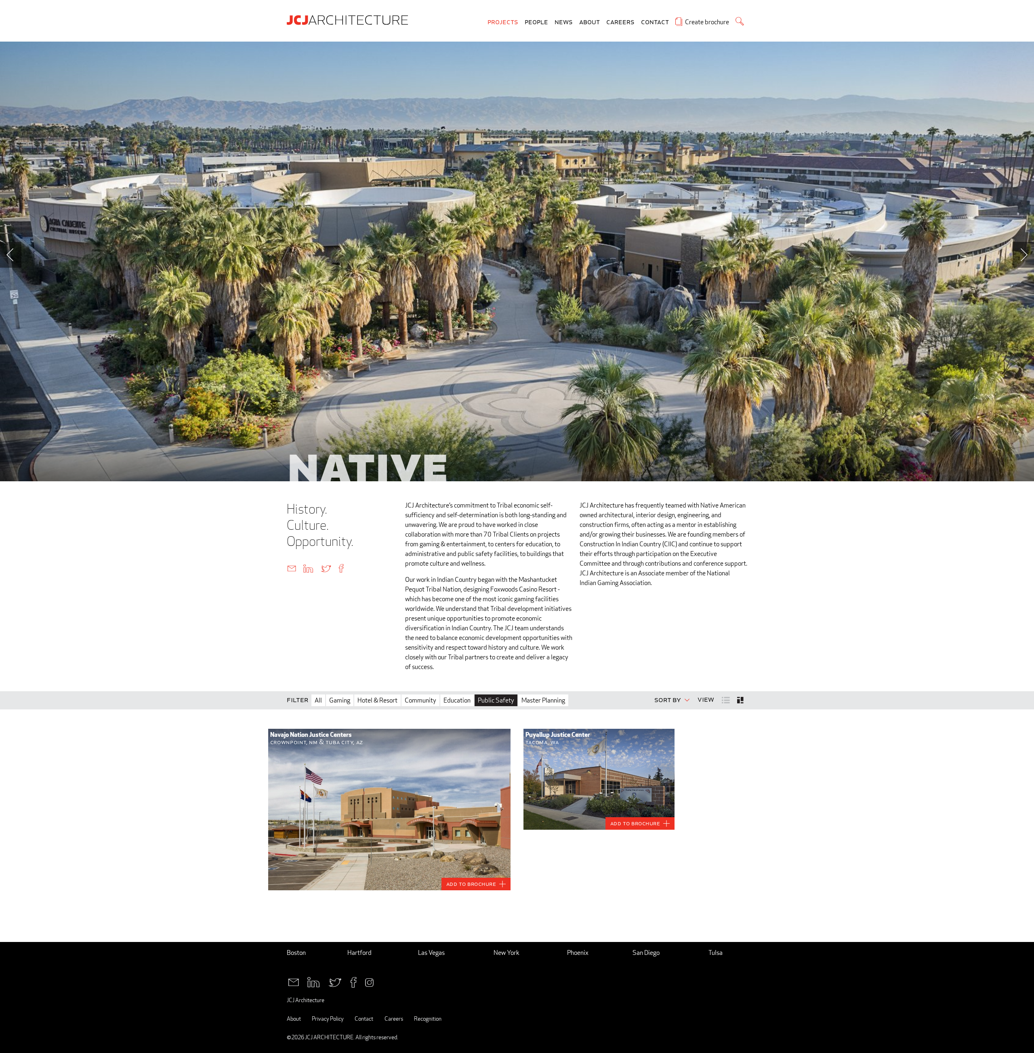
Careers (620, 22)
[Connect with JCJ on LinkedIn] (313, 981)
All (318, 700)
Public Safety (496, 700)
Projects (503, 22)
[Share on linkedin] (308, 568)
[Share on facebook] (341, 568)
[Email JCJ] (293, 981)
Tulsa (715, 952)
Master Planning (543, 700)
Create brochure (707, 22)
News (564, 22)
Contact (655, 22)
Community (420, 700)
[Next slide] (1023, 255)
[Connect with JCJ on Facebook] (353, 981)
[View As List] (726, 699)
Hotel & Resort (377, 700)
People (536, 22)
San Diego (646, 952)
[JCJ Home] (349, 19)
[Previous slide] (10, 255)
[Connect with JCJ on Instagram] (369, 981)
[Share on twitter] (325, 568)
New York (506, 952)
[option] (517, 261)
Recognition (427, 1018)
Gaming (339, 700)
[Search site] (739, 21)
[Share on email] (291, 568)
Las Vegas (431, 952)
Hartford (359, 952)
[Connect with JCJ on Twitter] (335, 981)
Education (457, 700)
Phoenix (577, 952)
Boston (296, 952)
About (589, 22)
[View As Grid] (741, 700)
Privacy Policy (328, 1018)
